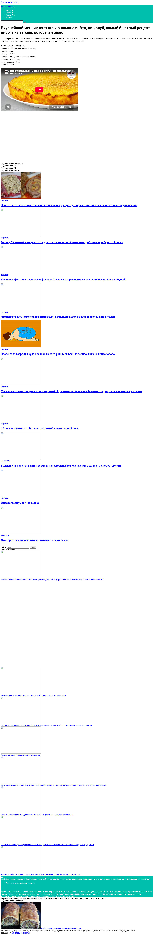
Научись (9, 10)
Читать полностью (22, 933)
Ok (13, 933)
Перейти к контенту (10, 2)
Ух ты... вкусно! (8, 6)
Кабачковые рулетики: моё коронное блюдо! (61, 928)
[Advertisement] (36, 138)
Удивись (9, 17)
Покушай (10, 13)
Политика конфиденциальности (20, 883)
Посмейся (10, 15)
